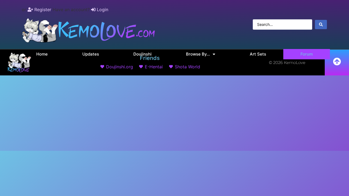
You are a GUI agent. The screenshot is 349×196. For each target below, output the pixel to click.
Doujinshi (142, 54)
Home (42, 54)
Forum (306, 54)
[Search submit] (321, 24)
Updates (90, 54)
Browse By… (198, 54)
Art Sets (258, 54)
